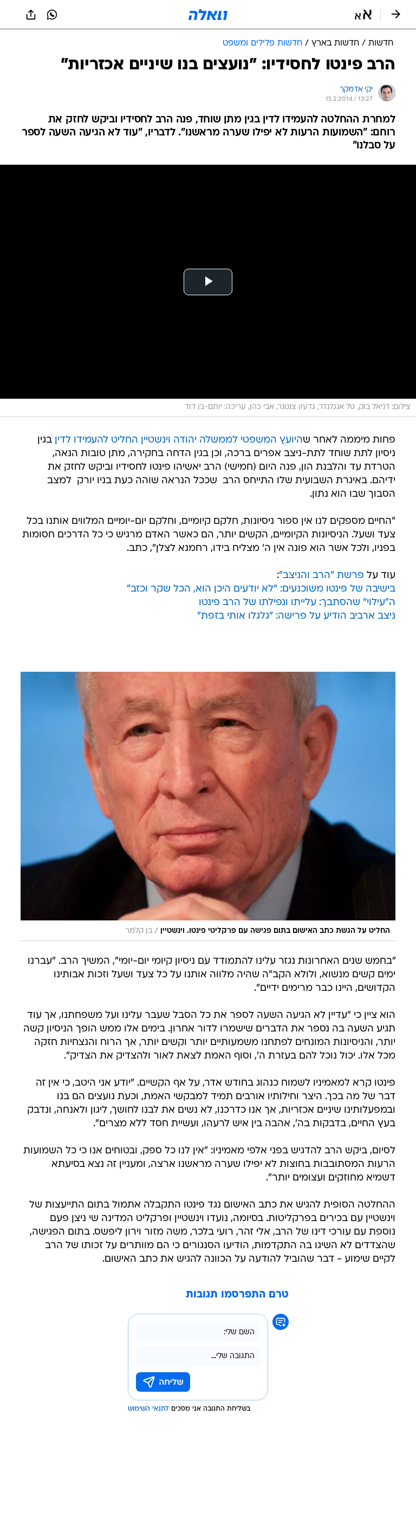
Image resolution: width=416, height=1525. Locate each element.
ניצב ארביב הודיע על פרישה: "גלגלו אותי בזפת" (296, 616)
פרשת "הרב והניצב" (321, 575)
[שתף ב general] (31, 15)
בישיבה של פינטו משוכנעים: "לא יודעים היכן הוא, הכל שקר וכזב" (261, 589)
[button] (363, 15)
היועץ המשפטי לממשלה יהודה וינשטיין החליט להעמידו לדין (179, 440)
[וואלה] (207, 14)
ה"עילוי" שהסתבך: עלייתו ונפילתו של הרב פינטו (297, 603)
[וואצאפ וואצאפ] (52, 14)
